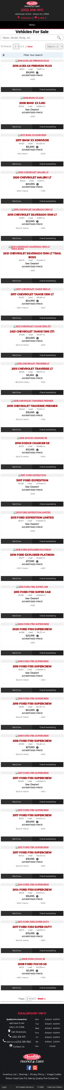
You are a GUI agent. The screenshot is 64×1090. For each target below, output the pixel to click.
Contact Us (18, 1046)
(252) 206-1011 (32, 10)
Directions (24, 18)
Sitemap (23, 1074)
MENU (32, 25)
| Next (29, 46)
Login (4, 1087)
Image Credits (54, 1074)
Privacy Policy (37, 1074)
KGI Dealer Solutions (24, 1087)
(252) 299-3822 (23, 1041)
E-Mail (39, 18)
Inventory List (10, 1074)
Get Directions (18, 1032)
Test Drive (16, 89)
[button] (37, 72)
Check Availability (48, 89)
